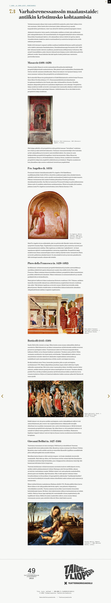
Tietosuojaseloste (65, 597)
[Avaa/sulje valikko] (109, 1)
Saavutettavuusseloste (47, 597)
